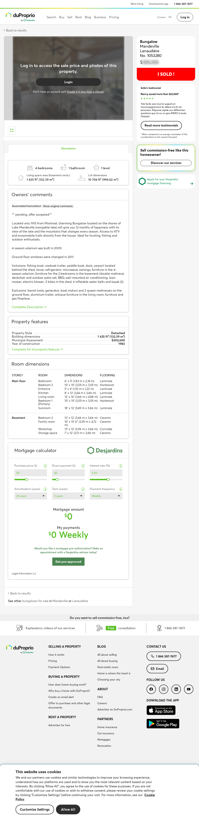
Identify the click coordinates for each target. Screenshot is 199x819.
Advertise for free (59, 725)
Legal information (22, 573)
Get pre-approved (68, 562)
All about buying (107, 661)
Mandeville (60, 601)
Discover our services (166, 163)
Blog (101, 646)
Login (68, 82)
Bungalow (148, 41)
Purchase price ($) (25, 465)
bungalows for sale (35, 601)
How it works (56, 654)
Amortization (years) (27, 489)
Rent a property (62, 717)
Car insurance (105, 733)
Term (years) (59, 489)
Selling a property (64, 646)
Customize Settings (35, 809)
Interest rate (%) (100, 465)
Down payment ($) (63, 465)
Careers (102, 703)
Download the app (158, 3)
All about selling (107, 654)
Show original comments (58, 206)
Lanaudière (80, 601)
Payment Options (59, 667)
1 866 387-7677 (183, 4)
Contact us (156, 646)
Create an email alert (61, 697)
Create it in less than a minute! (85, 91)
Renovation (104, 746)
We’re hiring (137, 3)
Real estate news (107, 667)
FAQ (100, 697)
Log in (185, 17)
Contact (161, 17)
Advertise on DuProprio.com (114, 709)
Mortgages (103, 739)
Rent (78, 17)
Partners (105, 719)
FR (169, 17)
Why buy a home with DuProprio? (69, 691)
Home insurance (107, 727)
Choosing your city (108, 679)
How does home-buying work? (67, 684)
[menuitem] (71, 657)
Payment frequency (102, 489)
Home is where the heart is (113, 673)
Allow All (68, 809)
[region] (99, 791)
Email (160, 669)
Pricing (52, 661)
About (102, 689)
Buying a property (64, 677)
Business (100, 17)
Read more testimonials (161, 125)
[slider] (26, 479)
